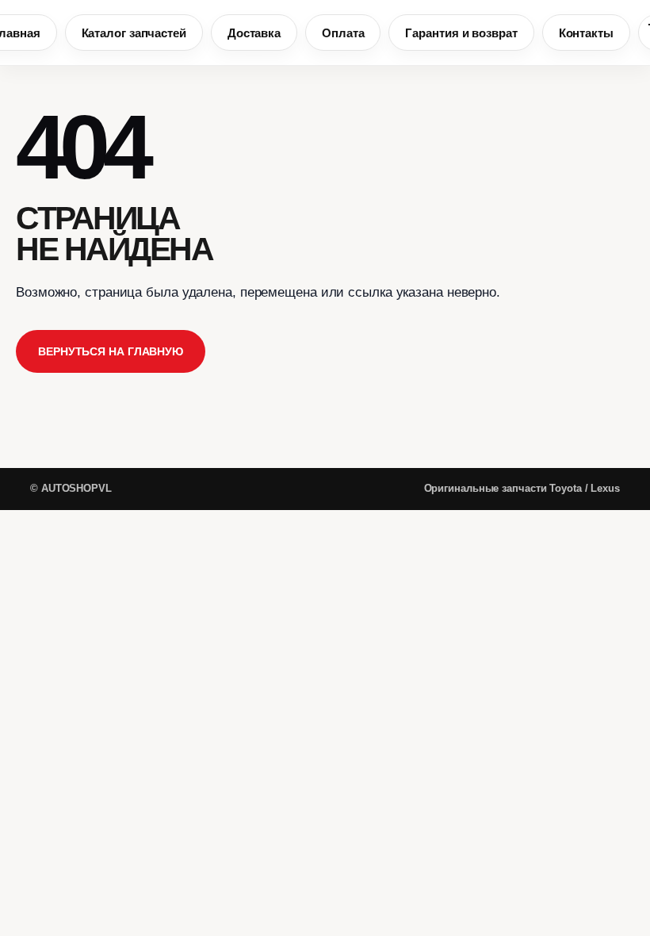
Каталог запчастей (134, 33)
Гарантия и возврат (461, 33)
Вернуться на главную (110, 351)
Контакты (586, 33)
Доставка (254, 33)
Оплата (343, 33)
